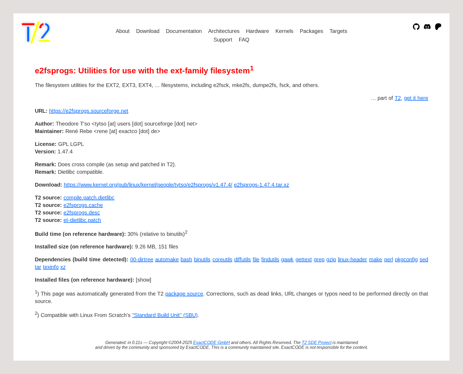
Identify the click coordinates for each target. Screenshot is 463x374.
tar (38, 267)
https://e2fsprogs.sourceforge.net (88, 111)
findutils (270, 259)
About (123, 31)
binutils (202, 259)
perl (388, 259)
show (143, 280)
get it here (416, 98)
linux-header (352, 259)
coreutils (222, 259)
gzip (331, 259)
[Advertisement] (412, 142)
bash (186, 259)
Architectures (224, 31)
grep (319, 259)
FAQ (244, 40)
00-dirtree (141, 259)
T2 (398, 98)
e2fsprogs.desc (82, 213)
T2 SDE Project (316, 342)
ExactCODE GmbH (211, 342)
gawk (287, 259)
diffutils (242, 259)
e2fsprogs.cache (83, 205)
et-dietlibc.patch (82, 220)
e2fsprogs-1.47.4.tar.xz (261, 185)
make (375, 259)
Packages (311, 31)
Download (147, 31)
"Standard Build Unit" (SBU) (165, 315)
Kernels (284, 31)
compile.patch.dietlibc (89, 198)
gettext (304, 259)
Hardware (257, 31)
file (256, 259)
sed (424, 259)
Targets (338, 31)
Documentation (184, 31)
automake (167, 259)
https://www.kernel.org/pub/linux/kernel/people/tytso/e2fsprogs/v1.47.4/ (148, 185)
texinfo (51, 267)
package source (184, 294)
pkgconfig (406, 259)
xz (63, 267)
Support (223, 40)
